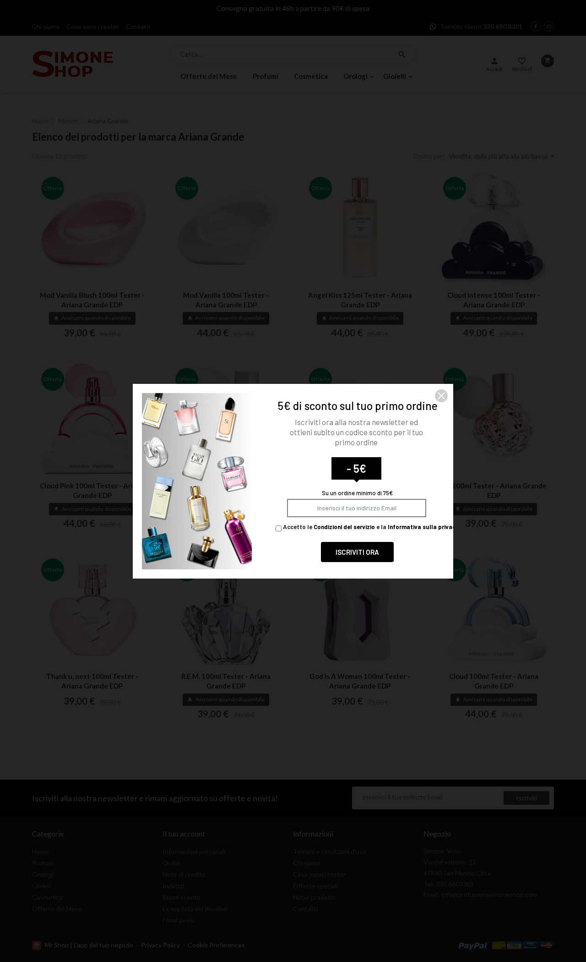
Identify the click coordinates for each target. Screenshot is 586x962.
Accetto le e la (370, 526)
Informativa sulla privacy (423, 526)
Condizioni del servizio (344, 526)
